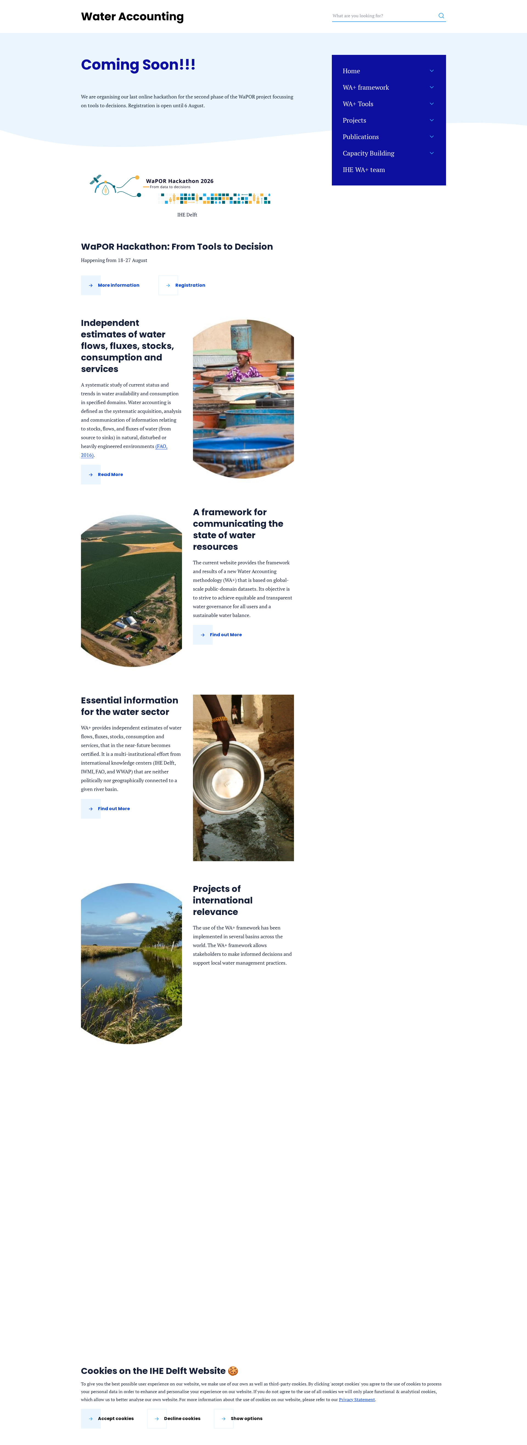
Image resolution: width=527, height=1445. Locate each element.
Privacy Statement (357, 1399)
